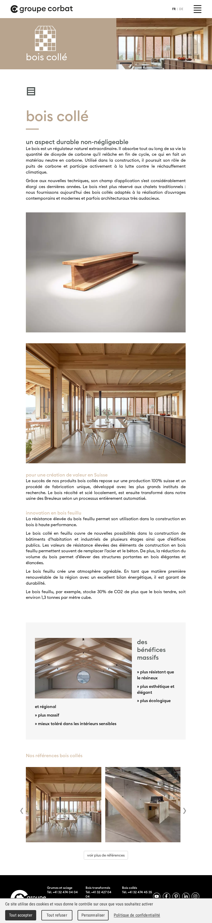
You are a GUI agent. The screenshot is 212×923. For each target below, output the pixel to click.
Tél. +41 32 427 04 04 (98, 894)
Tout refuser (57, 915)
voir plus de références (106, 855)
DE (181, 9)
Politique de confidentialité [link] (137, 915)
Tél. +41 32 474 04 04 (62, 892)
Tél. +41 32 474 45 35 (137, 892)
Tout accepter (20, 915)
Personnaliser (93, 915)
